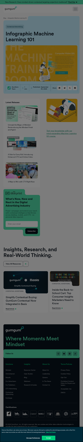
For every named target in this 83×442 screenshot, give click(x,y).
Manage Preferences (33, 438)
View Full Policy (51, 432)
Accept (48, 438)
